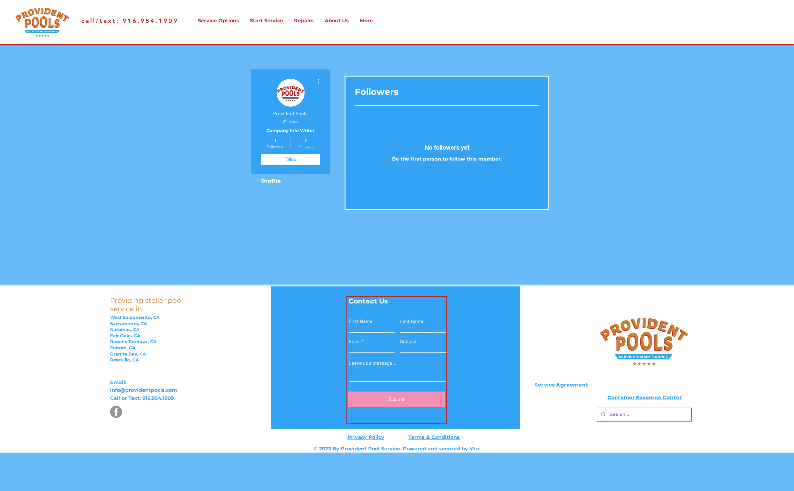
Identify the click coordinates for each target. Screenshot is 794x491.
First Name (360, 321)
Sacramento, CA (128, 323)
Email (355, 341)
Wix (475, 449)
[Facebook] (116, 412)
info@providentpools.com (143, 390)
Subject (408, 341)
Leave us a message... (372, 363)
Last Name (411, 321)
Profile (271, 181)
